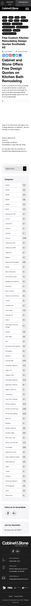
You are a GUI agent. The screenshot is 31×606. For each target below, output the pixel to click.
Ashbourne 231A (10, 243)
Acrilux (7, 219)
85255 (11, 17)
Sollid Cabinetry (10, 462)
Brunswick (8, 286)
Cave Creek (24, 20)
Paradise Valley (7, 30)
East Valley (8, 336)
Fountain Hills (6, 24)
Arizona (17, 20)
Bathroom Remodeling (12, 262)
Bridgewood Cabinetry (12, 281)
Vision (7, 491)
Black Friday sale (10, 272)
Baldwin (7, 257)
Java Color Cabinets (11, 399)
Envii (6, 341)
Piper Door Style (10, 438)
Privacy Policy (19, 596)
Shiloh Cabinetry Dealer (9, 33)
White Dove (8, 495)
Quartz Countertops (11, 442)
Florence (8, 356)
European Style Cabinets (13, 346)
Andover (8, 233)
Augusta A (8, 252)
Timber (7, 471)
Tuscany (8, 476)
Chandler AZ (9, 315)
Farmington (8, 351)
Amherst (8, 228)
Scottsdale (16, 30)
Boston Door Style (11, 277)
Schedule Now (23, 2)
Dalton (7, 320)
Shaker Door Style (10, 452)
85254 (5, 17)
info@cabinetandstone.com (18, 579)
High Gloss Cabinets (11, 385)
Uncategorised (9, 486)
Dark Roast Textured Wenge (11, 326)
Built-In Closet (9, 291)
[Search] (24, 168)
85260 (23, 17)
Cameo (7, 301)
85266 (5, 20)
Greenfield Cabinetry (11, 380)
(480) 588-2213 (14, 561)
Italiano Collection (10, 389)
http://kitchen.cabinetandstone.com (14, 151)
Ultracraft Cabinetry (11, 481)
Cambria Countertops (12, 296)
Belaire (7, 267)
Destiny (7, 332)
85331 (10, 20)
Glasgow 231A (9, 375)
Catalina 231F (9, 305)
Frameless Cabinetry (11, 365)
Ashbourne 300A (10, 248)
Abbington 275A (10, 214)
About (11, 596)
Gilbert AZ (8, 370)
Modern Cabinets (10, 428)
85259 (17, 17)
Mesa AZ (8, 418)
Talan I (7, 466)
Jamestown (8, 394)
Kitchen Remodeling (22, 27)
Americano (8, 223)
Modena (7, 423)
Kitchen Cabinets (17, 24)
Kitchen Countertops (8, 27)
